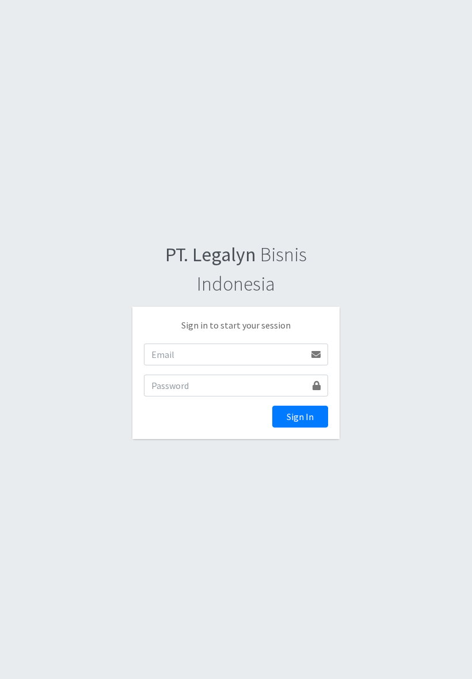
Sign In (300, 416)
